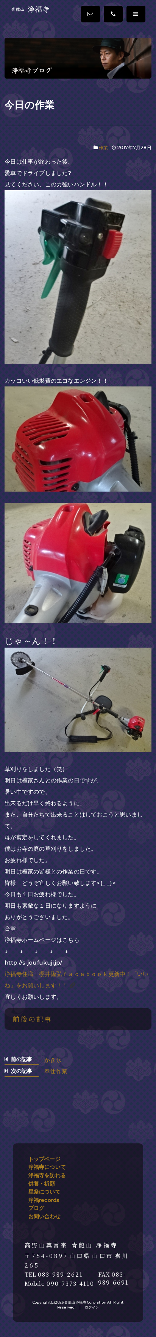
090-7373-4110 (70, 1283)
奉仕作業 (55, 1071)
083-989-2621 (60, 1274)
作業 (103, 147)
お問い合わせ (44, 1216)
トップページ (44, 1159)
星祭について (44, 1192)
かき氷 (53, 1060)
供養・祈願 (41, 1184)
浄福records (44, 1200)
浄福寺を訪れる (47, 1175)
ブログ (36, 1208)
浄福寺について (47, 1167)
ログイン (92, 1307)
